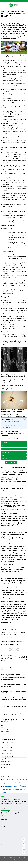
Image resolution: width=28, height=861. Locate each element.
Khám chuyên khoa (6, 756)
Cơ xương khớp (5, 748)
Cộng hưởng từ (5, 9)
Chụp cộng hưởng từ (7, 24)
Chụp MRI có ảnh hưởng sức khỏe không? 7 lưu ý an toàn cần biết (13, 685)
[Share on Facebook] (10, 649)
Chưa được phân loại (6, 745)
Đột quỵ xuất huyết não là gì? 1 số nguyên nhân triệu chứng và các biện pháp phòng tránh (14, 787)
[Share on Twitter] (12, 649)
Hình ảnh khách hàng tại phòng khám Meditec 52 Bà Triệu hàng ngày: (18, 423)
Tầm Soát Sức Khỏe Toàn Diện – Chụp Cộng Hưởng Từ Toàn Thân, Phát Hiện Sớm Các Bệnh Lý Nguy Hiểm (13, 699)
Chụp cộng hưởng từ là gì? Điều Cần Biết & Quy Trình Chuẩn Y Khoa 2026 (13, 692)
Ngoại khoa (4, 759)
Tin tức (3, 767)
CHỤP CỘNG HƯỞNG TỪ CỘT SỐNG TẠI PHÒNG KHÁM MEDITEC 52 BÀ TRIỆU (13, 783)
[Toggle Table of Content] (23, 419)
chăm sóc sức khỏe (6, 742)
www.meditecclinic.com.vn (12, 644)
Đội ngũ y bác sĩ (5, 753)
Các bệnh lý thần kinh (7, 739)
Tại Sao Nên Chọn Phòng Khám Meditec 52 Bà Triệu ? (14, 426)
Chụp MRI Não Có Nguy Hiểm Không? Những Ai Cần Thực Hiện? (13, 707)
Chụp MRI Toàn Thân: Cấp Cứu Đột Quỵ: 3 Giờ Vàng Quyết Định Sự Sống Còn (13, 713)
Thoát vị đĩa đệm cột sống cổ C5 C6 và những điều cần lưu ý (13, 720)
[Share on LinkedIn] (20, 649)
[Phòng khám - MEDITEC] (14, 5)
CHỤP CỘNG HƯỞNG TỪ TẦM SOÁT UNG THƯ (15, 779)
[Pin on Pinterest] (18, 649)
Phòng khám (4, 764)
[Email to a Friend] (15, 649)
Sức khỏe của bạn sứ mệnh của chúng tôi (15, 1)
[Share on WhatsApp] (7, 649)
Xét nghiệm (4, 770)
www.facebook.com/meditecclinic (15, 641)
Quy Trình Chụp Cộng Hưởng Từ (13, 421)
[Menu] (2, 5)
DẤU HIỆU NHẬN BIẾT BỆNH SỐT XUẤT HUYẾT (21, 658)
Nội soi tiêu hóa (5, 761)
